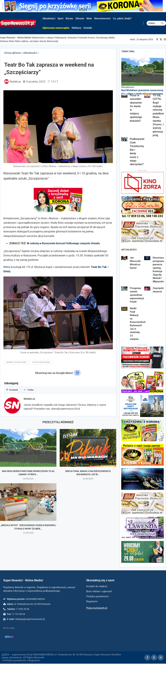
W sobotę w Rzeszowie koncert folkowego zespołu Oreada (63, 243)
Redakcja (29, 399)
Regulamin (34, 660)
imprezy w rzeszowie (16, 362)
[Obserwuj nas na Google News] (77, 374)
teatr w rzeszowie (41, 362)
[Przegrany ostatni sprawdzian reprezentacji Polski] (124, 289)
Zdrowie (79, 18)
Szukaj (162, 23)
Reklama (76, 27)
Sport (60, 18)
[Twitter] (161, 39)
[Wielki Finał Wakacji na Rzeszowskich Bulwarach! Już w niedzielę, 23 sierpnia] (88, 448)
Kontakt (87, 27)
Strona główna (12, 52)
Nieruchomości (102, 18)
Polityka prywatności (15, 660)
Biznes (69, 18)
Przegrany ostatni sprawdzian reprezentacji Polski (137, 295)
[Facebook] (157, 39)
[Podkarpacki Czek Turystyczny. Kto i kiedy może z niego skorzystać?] (124, 139)
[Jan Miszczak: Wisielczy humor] (124, 258)
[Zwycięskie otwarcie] (147, 289)
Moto (89, 18)
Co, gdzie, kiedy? (122, 18)
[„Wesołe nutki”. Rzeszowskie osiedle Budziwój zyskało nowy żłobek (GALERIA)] (28, 502)
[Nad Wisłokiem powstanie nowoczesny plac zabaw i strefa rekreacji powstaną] (28, 448)
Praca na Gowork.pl (96, 607)
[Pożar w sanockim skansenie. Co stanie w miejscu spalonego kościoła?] (124, 96)
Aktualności (48, 18)
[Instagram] (165, 39)
